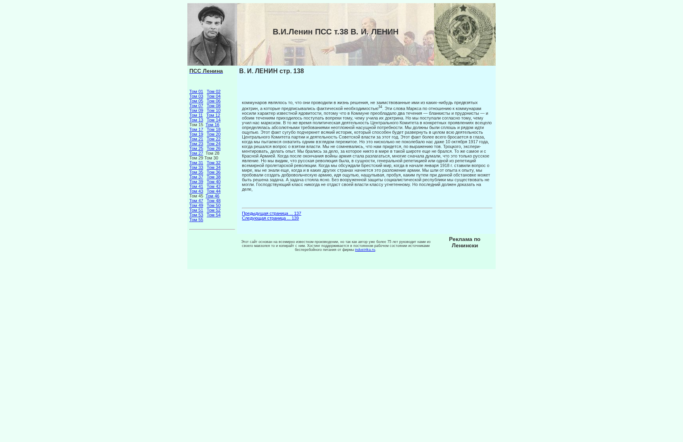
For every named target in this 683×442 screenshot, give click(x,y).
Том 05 (196, 101)
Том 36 (214, 172)
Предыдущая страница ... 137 (271, 213)
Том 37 (196, 177)
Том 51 (196, 210)
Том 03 (196, 96)
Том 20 (214, 134)
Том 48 (214, 200)
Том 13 (196, 120)
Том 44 (214, 191)
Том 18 (214, 129)
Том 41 (196, 186)
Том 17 (196, 129)
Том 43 (196, 191)
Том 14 (214, 120)
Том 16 (212, 124)
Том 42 (214, 186)
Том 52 (214, 210)
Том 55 (196, 219)
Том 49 (196, 205)
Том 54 (214, 214)
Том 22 (214, 139)
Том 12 (213, 115)
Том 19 (196, 134)
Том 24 (214, 143)
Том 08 (214, 105)
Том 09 (196, 110)
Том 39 (196, 181)
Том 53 (196, 214)
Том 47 (196, 200)
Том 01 (196, 91)
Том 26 (214, 148)
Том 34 (214, 167)
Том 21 (196, 139)
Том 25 (196, 148)
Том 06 (214, 101)
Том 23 (196, 143)
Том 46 (212, 195)
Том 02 (214, 91)
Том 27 (196, 153)
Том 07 (196, 105)
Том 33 (196, 167)
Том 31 (196, 162)
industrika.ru (365, 250)
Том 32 (214, 162)
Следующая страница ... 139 (270, 218)
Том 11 (196, 115)
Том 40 (214, 181)
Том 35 (196, 172)
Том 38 (214, 177)
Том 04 (214, 96)
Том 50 (214, 205)
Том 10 (214, 110)
